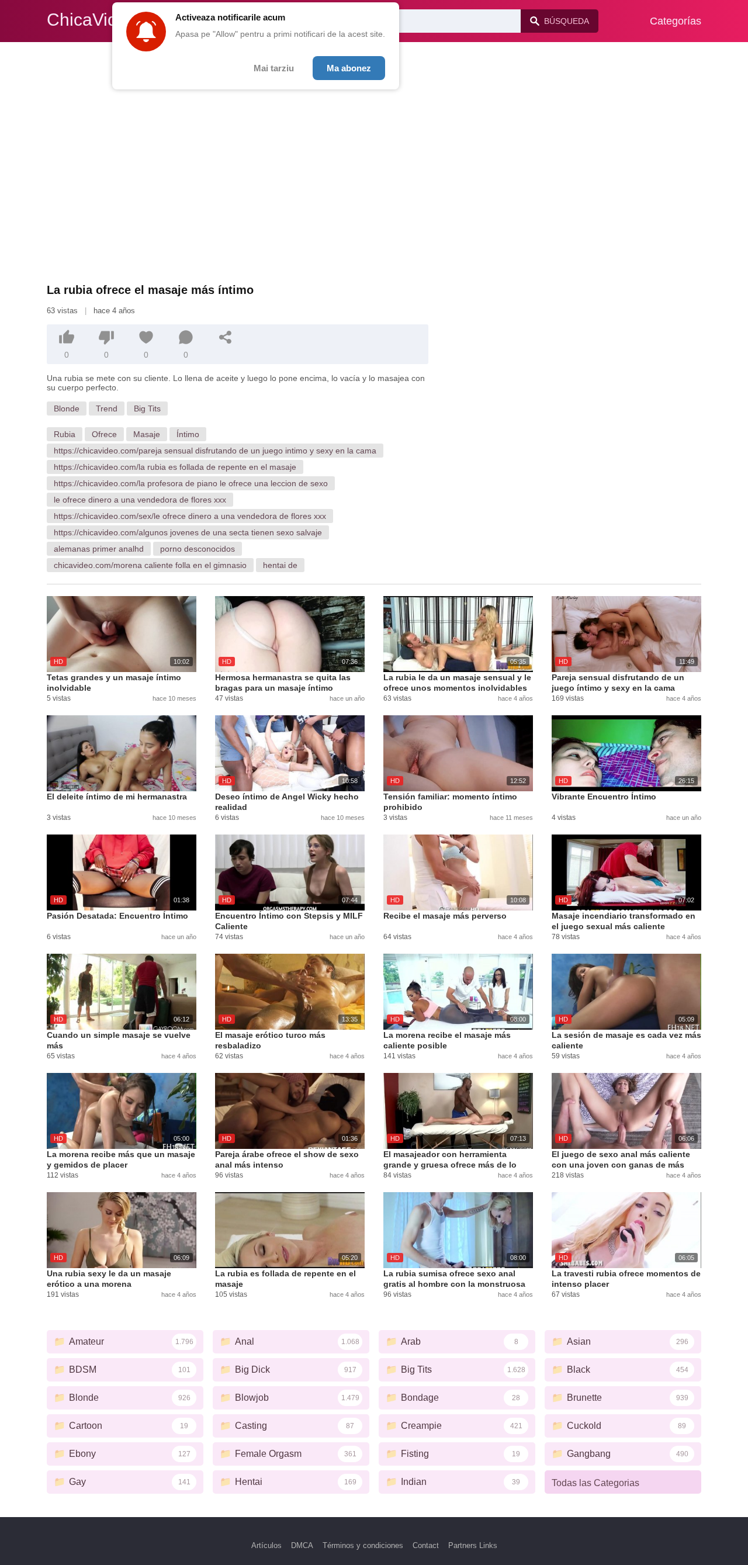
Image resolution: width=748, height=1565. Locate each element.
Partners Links (472, 1545)
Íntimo (187, 434)
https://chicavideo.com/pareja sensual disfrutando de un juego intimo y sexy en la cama (215, 450)
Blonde (66, 408)
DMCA (302, 1545)
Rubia (64, 434)
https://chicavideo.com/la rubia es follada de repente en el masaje (175, 467)
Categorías (675, 21)
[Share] (225, 337)
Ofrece (104, 434)
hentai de (280, 565)
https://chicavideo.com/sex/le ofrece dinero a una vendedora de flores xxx (190, 516)
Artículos (266, 1545)
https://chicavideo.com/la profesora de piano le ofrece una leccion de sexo (191, 483)
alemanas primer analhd (99, 548)
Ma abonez (349, 68)
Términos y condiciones (363, 1545)
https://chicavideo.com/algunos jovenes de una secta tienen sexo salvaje (188, 532)
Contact (426, 1545)
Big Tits (147, 408)
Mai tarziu (274, 68)
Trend (106, 408)
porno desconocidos (197, 548)
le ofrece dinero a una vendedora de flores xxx (140, 499)
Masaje (146, 434)
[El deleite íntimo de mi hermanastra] (121, 753)
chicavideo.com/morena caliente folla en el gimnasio (150, 565)
